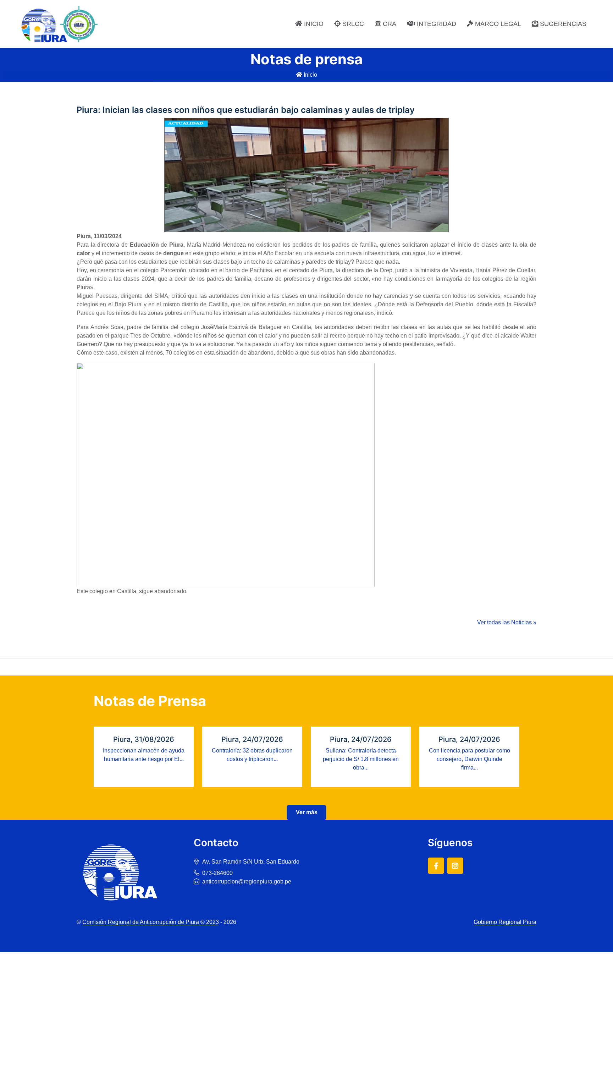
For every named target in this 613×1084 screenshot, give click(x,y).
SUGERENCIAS (562, 23)
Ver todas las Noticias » (506, 622)
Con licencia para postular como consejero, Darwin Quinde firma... (469, 759)
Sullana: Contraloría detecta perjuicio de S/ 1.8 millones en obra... (361, 759)
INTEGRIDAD (435, 23)
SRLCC (352, 23)
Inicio (309, 75)
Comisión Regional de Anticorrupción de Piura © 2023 (150, 922)
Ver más (306, 812)
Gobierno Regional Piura (505, 922)
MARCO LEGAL (497, 23)
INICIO (313, 23)
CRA (388, 23)
